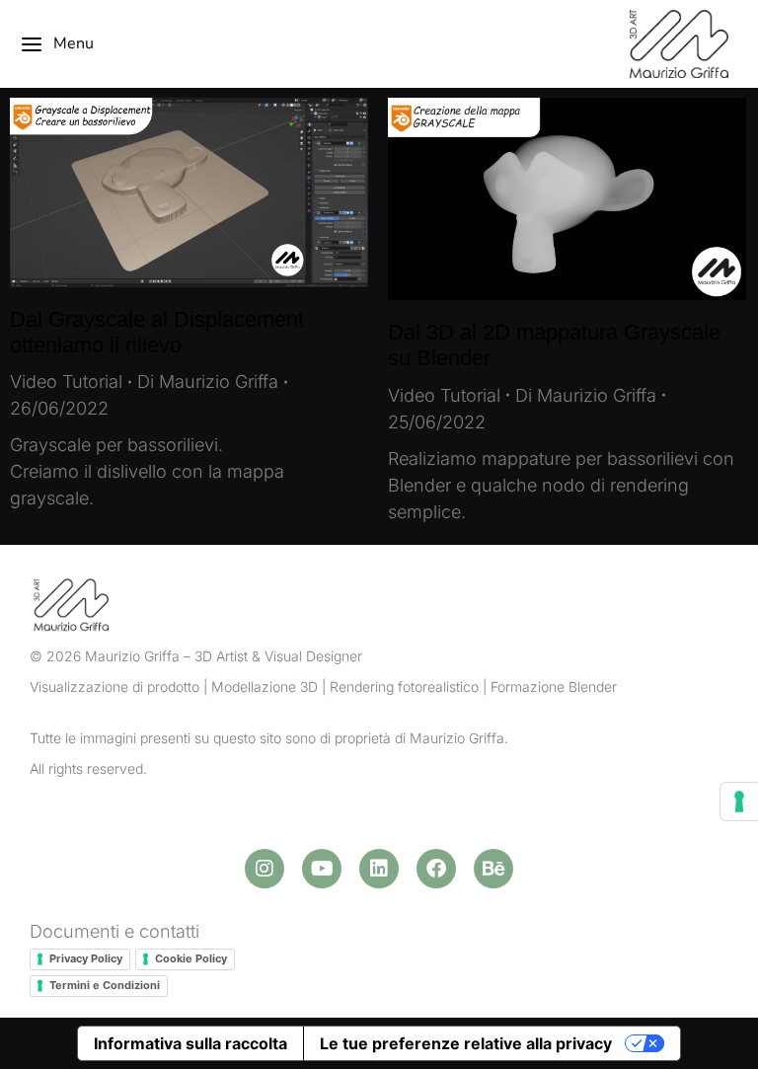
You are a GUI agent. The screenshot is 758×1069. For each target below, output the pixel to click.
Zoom (163, 192)
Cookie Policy (191, 958)
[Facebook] (436, 868)
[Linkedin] (379, 868)
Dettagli (216, 192)
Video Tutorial (66, 381)
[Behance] (493, 868)
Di (207, 381)
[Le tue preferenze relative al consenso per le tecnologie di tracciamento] (739, 801)
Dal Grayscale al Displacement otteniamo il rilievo (157, 332)
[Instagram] (264, 868)
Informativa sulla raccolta (190, 1043)
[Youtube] (321, 868)
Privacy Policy (85, 958)
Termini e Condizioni (104, 985)
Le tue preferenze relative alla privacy (466, 1043)
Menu (73, 43)
